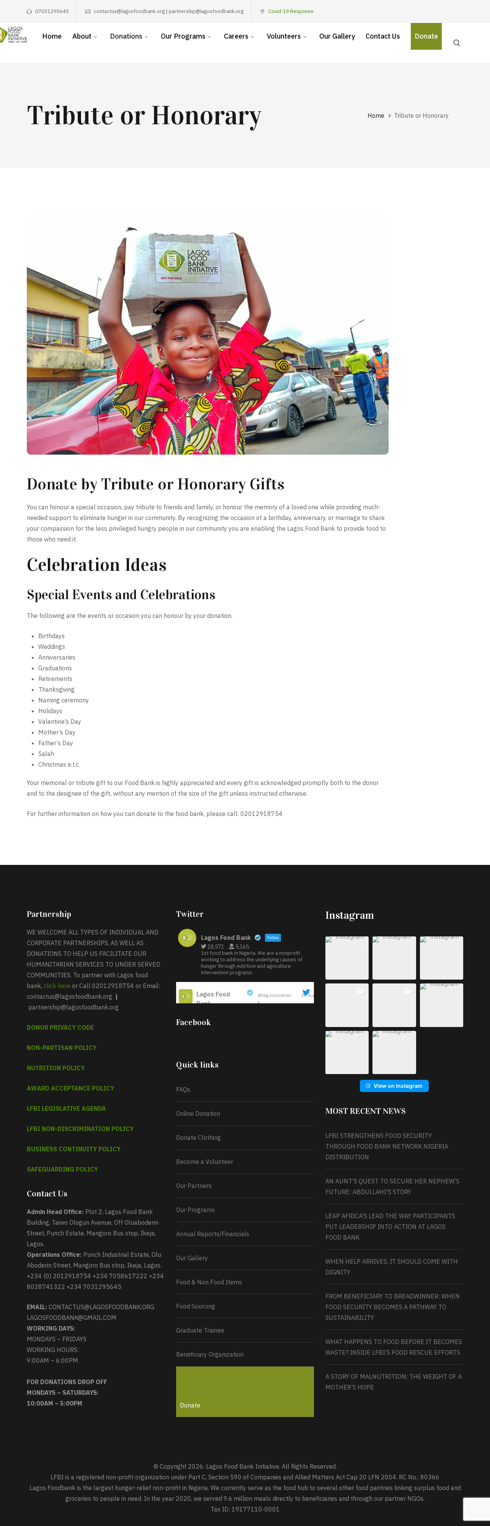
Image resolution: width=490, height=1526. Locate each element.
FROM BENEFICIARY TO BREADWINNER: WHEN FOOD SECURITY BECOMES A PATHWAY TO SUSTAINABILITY (392, 1306)
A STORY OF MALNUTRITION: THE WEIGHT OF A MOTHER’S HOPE (393, 1382)
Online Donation (198, 1113)
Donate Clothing (198, 1137)
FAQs (183, 1089)
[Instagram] (436, 11)
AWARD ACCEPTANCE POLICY (70, 1088)
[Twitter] (425, 11)
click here (57, 986)
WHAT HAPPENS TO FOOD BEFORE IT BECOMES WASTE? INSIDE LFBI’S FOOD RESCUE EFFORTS (393, 1347)
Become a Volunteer (204, 1161)
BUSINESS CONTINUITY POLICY (74, 1149)
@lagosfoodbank (274, 998)
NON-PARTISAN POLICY (61, 1047)
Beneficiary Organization (209, 1354)
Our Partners (194, 1186)
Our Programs (195, 1210)
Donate (190, 1405)
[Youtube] (448, 11)
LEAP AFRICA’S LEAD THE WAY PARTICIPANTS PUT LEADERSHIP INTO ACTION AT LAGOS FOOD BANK (390, 1226)
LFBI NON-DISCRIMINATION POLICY (80, 1129)
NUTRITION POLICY (56, 1068)
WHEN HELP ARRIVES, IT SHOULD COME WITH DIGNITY (391, 1267)
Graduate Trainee (200, 1330)
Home (376, 115)
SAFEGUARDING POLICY (62, 1169)
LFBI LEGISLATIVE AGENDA (66, 1108)
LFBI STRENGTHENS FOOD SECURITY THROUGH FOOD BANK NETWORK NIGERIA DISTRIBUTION (387, 1146)
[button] (347, 958)
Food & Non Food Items (209, 1282)
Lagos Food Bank (213, 998)
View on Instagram (398, 1085)
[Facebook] (413, 11)
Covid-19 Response (291, 11)
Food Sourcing (195, 1306)
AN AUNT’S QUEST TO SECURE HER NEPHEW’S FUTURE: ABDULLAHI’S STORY (392, 1186)
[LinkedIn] (460, 11)
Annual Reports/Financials (212, 1234)
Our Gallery (192, 1258)
